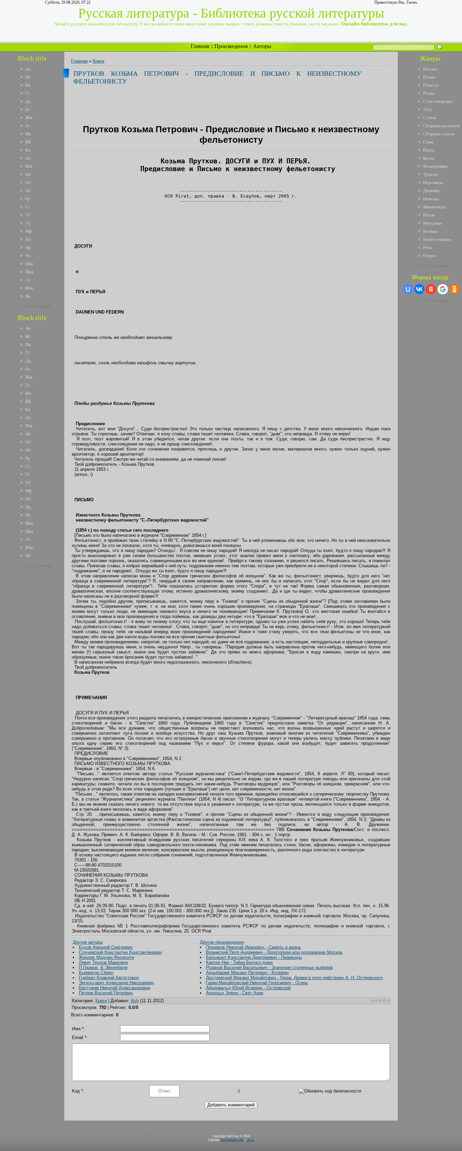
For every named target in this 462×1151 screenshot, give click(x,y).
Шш (29, 263)
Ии (28, 133)
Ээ (27, 279)
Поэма (429, 76)
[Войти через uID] (408, 289)
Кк (27, 150)
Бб (27, 76)
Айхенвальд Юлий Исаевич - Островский (248, 987)
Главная (200, 46)
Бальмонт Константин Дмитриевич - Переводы (254, 957)
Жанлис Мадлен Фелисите (106, 957)
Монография (435, 166)
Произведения (231, 46)
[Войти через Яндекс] (431, 289)
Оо (28, 182)
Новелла (431, 198)
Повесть (431, 85)
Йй (28, 141)
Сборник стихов (438, 133)
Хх (28, 239)
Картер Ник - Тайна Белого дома (239, 962)
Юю (29, 288)
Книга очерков (437, 239)
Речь (427, 247)
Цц (28, 247)
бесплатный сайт (232, 1140)
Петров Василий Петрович (106, 992)
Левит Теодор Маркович (103, 962)
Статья (429, 117)
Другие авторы (88, 942)
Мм (28, 166)
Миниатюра (434, 206)
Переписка (433, 182)
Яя (27, 296)
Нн (28, 174)
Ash (135, 1000)
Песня (429, 214)
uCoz (250, 1140)
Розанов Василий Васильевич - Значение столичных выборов (269, 967)
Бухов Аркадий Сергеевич (106, 947)
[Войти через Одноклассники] (454, 289)
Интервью (432, 223)
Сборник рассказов (441, 125)
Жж (28, 117)
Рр (27, 198)
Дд (28, 101)
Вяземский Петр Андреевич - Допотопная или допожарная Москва (274, 952)
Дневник (431, 190)
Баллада (430, 231)
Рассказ (430, 68)
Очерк (429, 255)
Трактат (430, 174)
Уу (28, 223)
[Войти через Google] (442, 289)
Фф (28, 231)
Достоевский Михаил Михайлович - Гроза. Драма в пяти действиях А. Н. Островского (294, 977)
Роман (429, 93)
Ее (27, 109)
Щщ (29, 271)
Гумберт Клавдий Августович (109, 977)
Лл (27, 158)
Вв (27, 85)
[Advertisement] (37, 672)
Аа (27, 68)
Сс (27, 206)
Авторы (262, 46)
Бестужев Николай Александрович (115, 987)
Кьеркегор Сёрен (96, 972)
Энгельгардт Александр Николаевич (116, 982)
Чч (27, 255)
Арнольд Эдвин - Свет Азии (234, 992)
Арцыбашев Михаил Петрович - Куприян (247, 972)
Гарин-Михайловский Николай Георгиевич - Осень (257, 982)
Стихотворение (438, 101)
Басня (428, 158)
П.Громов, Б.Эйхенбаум (103, 967)
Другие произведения (222, 942)
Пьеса (428, 150)
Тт (27, 214)
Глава (428, 141)
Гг (27, 93)
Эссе (427, 109)
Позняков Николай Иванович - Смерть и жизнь (253, 947)
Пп (28, 190)
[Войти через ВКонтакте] (419, 289)
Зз (27, 125)
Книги (98, 61)
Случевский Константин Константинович (120, 952)
